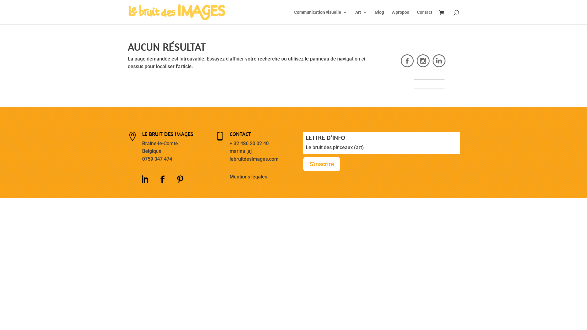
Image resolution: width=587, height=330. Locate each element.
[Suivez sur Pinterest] (180, 179)
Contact (424, 12)
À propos (400, 12)
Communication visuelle (317, 12)
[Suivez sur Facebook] (162, 179)
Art (358, 12)
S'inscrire (321, 164)
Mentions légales (248, 177)
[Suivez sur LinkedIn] (144, 179)
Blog (379, 12)
